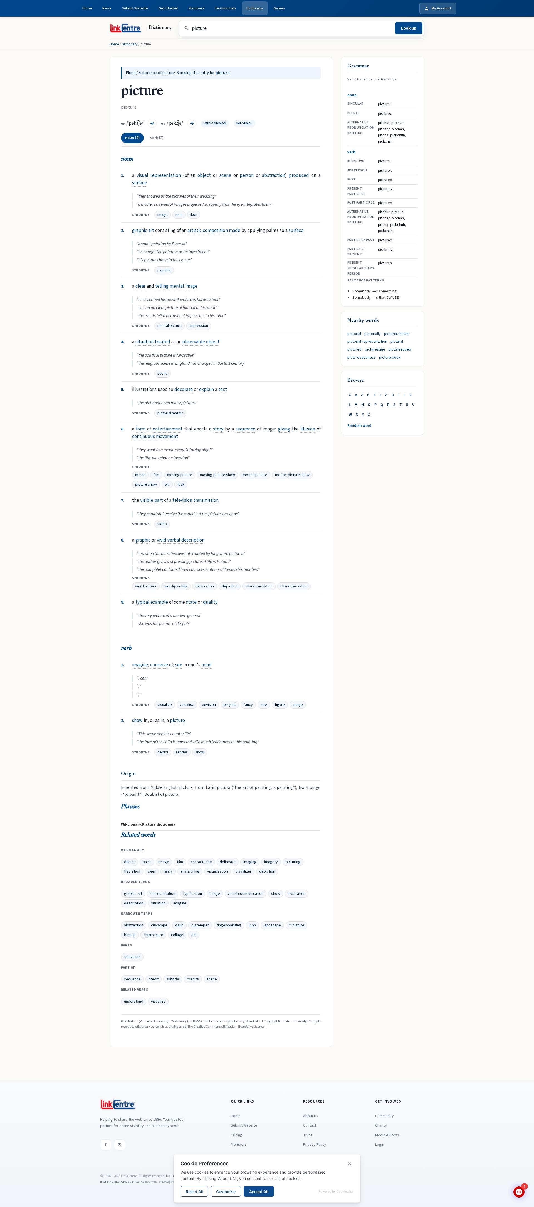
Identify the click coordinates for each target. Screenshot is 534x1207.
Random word (359, 426)
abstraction (273, 175)
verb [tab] (157, 138)
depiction (230, 586)
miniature (296, 925)
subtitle (172, 979)
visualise (187, 704)
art (151, 230)
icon (178, 214)
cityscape (159, 925)
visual (142, 175)
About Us (310, 1116)
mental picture (169, 326)
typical (142, 602)
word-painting (175, 586)
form (140, 428)
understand (133, 1001)
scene (225, 175)
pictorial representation (367, 341)
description (192, 540)
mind (206, 664)
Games (279, 8)
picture (177, 720)
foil (193, 935)
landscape (272, 925)
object (204, 175)
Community (384, 1116)
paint (147, 862)
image (162, 214)
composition (215, 230)
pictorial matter (170, 413)
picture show (146, 484)
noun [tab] (132, 138)
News (107, 8)
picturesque (375, 349)
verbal (173, 540)
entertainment (167, 428)
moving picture (179, 475)
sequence (245, 428)
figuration (132, 871)
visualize (164, 704)
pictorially (372, 334)
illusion (307, 428)
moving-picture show (217, 475)
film (156, 475)
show (137, 720)
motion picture (255, 475)
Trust (307, 1135)
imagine (140, 664)
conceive (159, 664)
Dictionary (254, 8)
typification (192, 894)
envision (209, 704)
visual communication (245, 894)
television (182, 500)
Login (379, 1144)
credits (193, 979)
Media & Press (387, 1135)
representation (165, 175)
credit (154, 979)
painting (164, 270)
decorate (183, 389)
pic (167, 484)
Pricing (236, 1135)
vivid (161, 540)
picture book (389, 357)
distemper (200, 925)
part (158, 500)
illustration (296, 894)
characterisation (294, 586)
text (222, 389)
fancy (248, 704)
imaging (249, 862)
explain (206, 389)
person (247, 175)
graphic (139, 230)
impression (198, 326)
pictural (396, 341)
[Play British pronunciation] (152, 123)
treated (162, 341)
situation (144, 341)
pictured (354, 349)
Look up (408, 28)
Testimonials (225, 8)
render (181, 752)
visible (146, 500)
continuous (143, 436)
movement (167, 436)
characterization (259, 586)
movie (140, 475)
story (218, 428)
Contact (309, 1125)
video (162, 524)
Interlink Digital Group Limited (120, 1182)
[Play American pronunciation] (191, 123)
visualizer (243, 871)
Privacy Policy (314, 1144)
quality (210, 602)
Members (196, 8)
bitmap (130, 935)
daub (179, 925)
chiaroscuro (153, 935)
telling (162, 286)
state (191, 602)
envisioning (190, 871)
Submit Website (135, 8)
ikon (193, 214)
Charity (381, 1125)
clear (140, 286)
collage (177, 935)
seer (152, 871)
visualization (217, 871)
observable (193, 341)
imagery (271, 862)
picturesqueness (361, 357)
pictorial (354, 334)
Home (87, 8)
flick (180, 484)
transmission (206, 500)
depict (162, 752)
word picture (146, 586)
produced (299, 175)
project (230, 704)
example (159, 602)
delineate (228, 862)
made (234, 230)
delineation (204, 586)
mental (177, 286)
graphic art (133, 894)
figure (280, 704)
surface (139, 182)
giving (284, 428)
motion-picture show (292, 475)
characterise (201, 862)
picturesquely (400, 349)
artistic (194, 230)
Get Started (168, 8)
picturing (293, 862)
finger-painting (229, 925)
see (178, 664)
